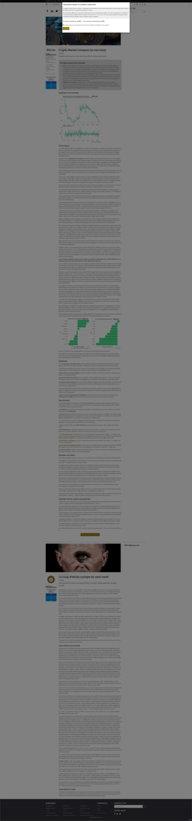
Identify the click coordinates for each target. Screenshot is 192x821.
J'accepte (66, 28)
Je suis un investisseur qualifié (72, 21)
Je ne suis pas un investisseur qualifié (94, 21)
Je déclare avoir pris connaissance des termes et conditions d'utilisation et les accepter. (86, 25)
